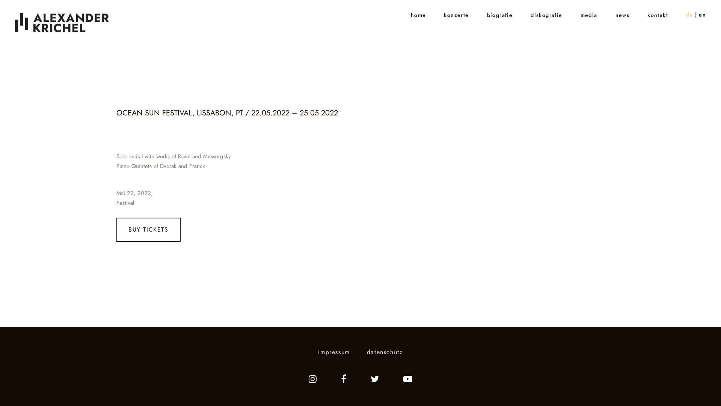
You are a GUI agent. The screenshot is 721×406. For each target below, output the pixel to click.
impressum (334, 352)
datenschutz (385, 352)
